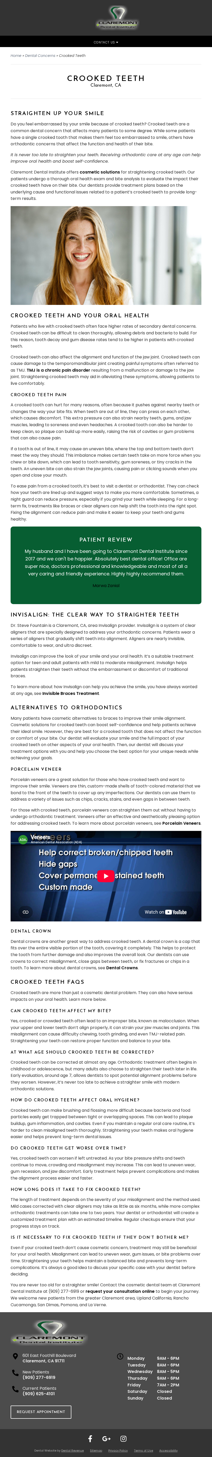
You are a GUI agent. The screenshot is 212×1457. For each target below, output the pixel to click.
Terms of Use (143, 1450)
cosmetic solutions (100, 172)
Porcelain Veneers (181, 823)
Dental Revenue (72, 1450)
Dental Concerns (40, 55)
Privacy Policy (118, 1450)
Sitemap (96, 1450)
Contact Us (105, 42)
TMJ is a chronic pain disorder (58, 370)
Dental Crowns (122, 968)
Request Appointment (41, 1412)
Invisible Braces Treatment (70, 693)
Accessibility (168, 1450)
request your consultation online (120, 1291)
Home (16, 55)
